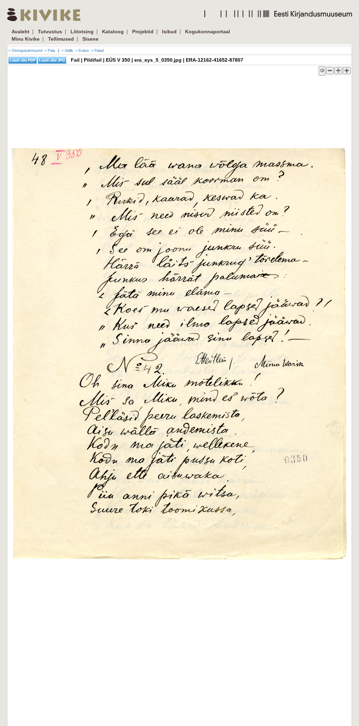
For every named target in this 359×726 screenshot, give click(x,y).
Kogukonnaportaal (207, 31)
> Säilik (67, 50)
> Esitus (82, 50)
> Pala (50, 50)
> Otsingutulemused (25, 50)
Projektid (143, 31)
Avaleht (20, 31)
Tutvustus (50, 31)
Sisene (90, 39)
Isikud (169, 31)
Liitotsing (82, 31)
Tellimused (61, 39)
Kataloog (113, 31)
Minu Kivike (26, 39)
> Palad (97, 50)
